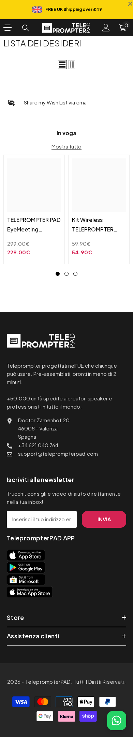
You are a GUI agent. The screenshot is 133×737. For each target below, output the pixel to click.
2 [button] (66, 274)
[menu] (7, 28)
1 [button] (58, 274)
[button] (62, 64)
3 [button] (75, 274)
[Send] (116, 697)
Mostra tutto (66, 147)
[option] (34, 209)
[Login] (106, 27)
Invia (104, 519)
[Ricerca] (25, 28)
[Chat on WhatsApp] (116, 720)
